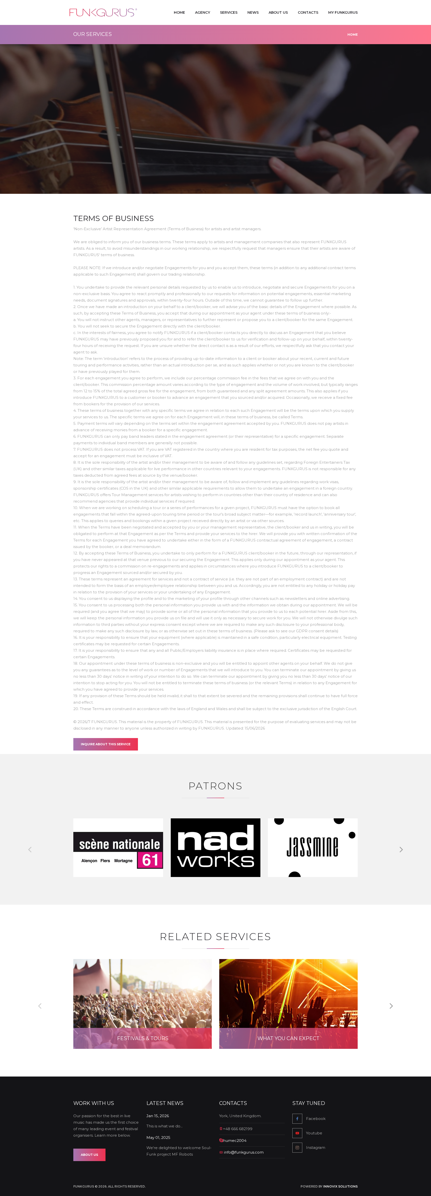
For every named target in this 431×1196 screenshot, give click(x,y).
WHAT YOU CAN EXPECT (288, 1038)
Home (179, 12)
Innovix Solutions (340, 1186)
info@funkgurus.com (244, 1152)
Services (228, 12)
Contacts (308, 12)
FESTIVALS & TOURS (142, 1038)
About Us (278, 12)
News (253, 12)
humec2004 (234, 1140)
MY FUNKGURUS (343, 12)
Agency (202, 12)
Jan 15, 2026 (157, 1115)
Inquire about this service (105, 744)
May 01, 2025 (158, 1137)
